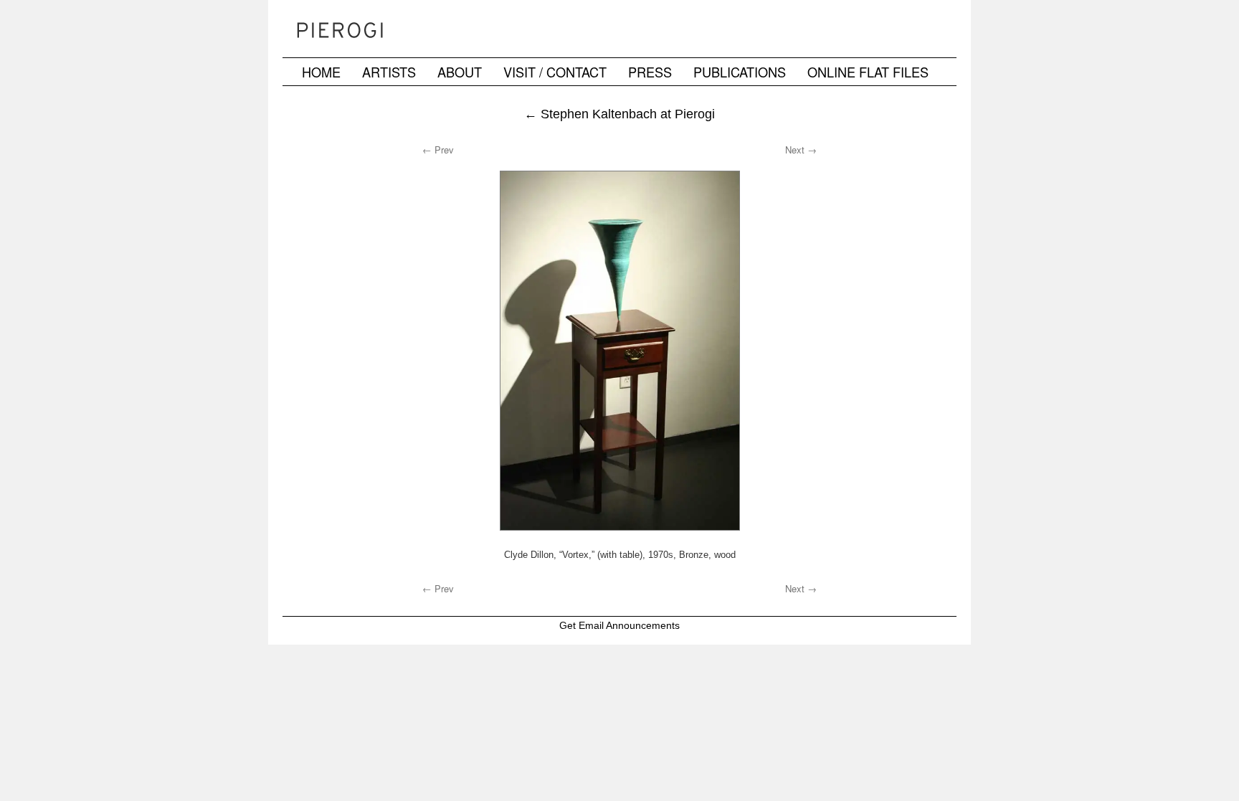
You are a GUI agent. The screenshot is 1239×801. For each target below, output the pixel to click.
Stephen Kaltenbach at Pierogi (619, 113)
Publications (739, 71)
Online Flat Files (868, 71)
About (459, 71)
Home (321, 71)
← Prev (438, 149)
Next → (801, 149)
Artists (389, 71)
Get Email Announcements (619, 625)
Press (650, 71)
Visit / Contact (555, 71)
